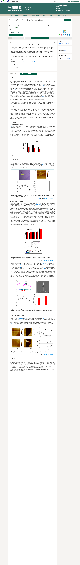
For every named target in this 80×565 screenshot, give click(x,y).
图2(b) (38, 161)
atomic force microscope (19, 61)
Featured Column (35, 15)
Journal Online (25, 15)
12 (43, 96)
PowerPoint (51, 198)
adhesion (30, 61)
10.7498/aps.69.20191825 (20, 21)
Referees (51, 15)
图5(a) (18, 318)
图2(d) (43, 164)
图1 (12, 126)
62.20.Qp (12, 64)
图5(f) (46, 318)
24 (11, 272)
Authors (44, 15)
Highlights (17, 15)
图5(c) (44, 318)
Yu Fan (23, 27)
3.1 (20, 267)
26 (11, 323)
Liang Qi (26, 27)
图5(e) (28, 318)
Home (10, 15)
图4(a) (20, 264)
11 (42, 96)
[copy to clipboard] (26, 21)
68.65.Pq (12, 67)
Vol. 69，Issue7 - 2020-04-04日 (64, 43)
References (21, 37)
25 (18, 276)
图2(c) (15, 161)
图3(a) (37, 204)
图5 (13, 318)
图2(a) (12, 161)
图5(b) (21, 318)
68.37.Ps (12, 66)
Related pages (27, 37)
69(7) (19, 30)
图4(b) (44, 268)
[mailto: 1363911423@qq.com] (16, 27)
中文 (70, 15)
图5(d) (25, 318)
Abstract (10, 37)
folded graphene (26, 61)
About (58, 15)
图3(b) (40, 204)
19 (47, 209)
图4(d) (19, 271)
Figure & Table (15, 37)
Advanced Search (75, 1)
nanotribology (35, 61)
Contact (64, 15)
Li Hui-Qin (19, 27)
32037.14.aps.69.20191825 (17, 32)
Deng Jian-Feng (12, 27)
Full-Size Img (46, 198)
